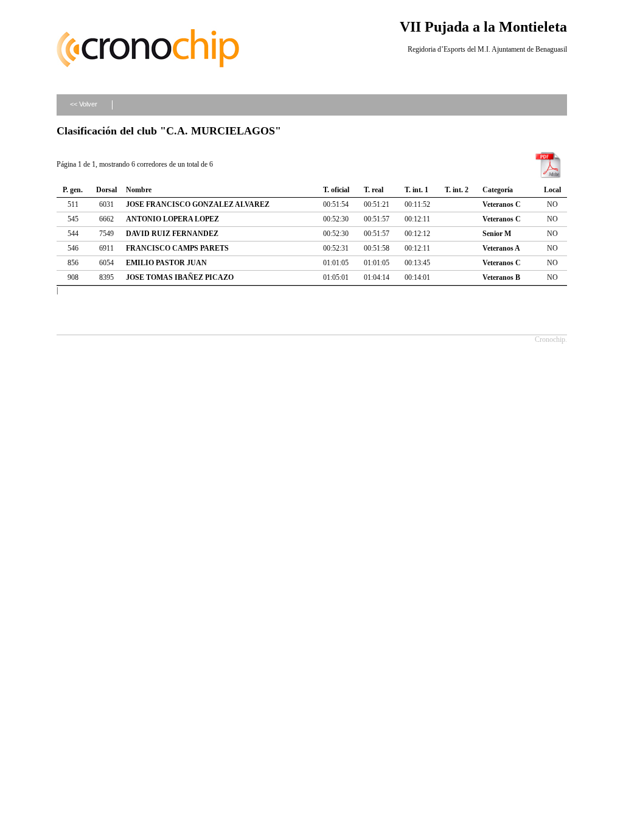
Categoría (497, 190)
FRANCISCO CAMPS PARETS (177, 248)
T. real (373, 190)
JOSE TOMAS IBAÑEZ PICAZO (180, 277)
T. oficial (336, 190)
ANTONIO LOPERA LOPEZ (172, 219)
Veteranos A (501, 248)
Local (552, 190)
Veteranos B (501, 277)
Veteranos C (501, 204)
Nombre (138, 190)
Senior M (496, 233)
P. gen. (73, 190)
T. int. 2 (456, 190)
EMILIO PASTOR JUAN (166, 263)
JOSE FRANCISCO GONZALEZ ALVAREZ (198, 204)
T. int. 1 (416, 190)
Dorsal (106, 190)
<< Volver (83, 104)
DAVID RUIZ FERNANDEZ (172, 233)
